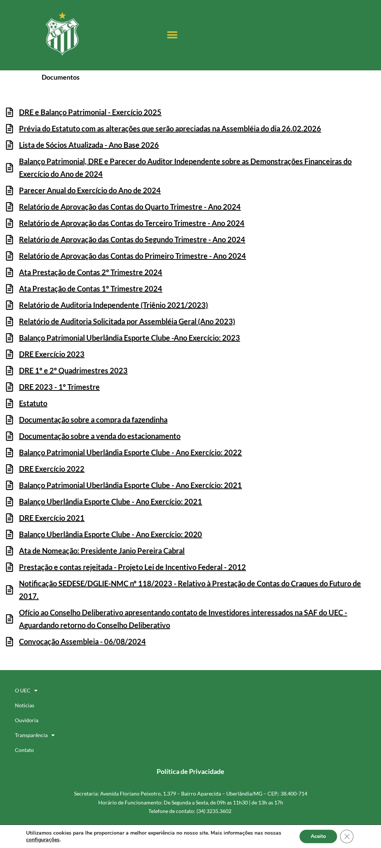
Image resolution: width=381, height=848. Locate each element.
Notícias (24, 705)
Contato (24, 750)
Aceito (318, 836)
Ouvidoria (26, 720)
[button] (172, 35)
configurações (43, 839)
